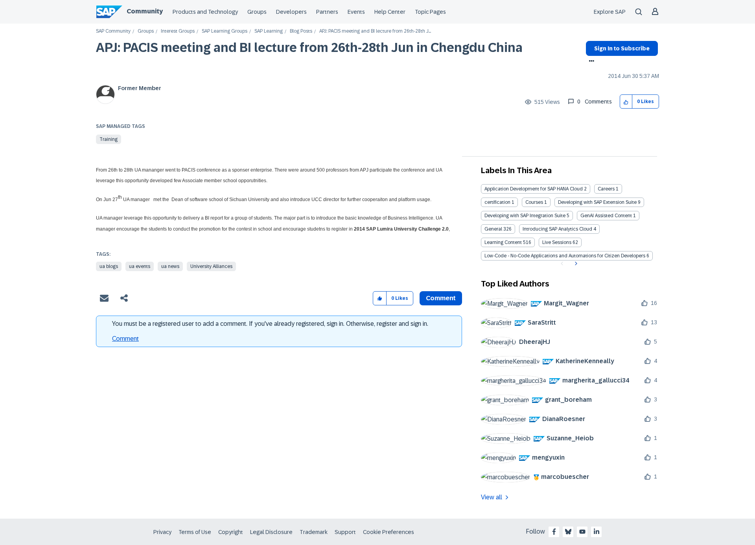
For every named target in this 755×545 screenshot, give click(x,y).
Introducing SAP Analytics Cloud (557, 229)
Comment (125, 338)
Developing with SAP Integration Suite (524, 215)
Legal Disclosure (271, 532)
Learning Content (503, 242)
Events (356, 12)
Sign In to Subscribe (622, 48)
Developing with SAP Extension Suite (597, 202)
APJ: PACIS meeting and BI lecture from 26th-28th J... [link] (375, 31)
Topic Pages (430, 12)
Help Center (389, 12)
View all (491, 497)
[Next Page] (575, 263)
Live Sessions (556, 242)
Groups (257, 12)
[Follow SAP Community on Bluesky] (568, 531)
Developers (291, 12)
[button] (626, 102)
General (493, 229)
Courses (534, 202)
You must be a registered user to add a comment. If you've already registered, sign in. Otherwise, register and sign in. (270, 323)
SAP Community (113, 31)
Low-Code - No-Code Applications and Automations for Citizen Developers (564, 256)
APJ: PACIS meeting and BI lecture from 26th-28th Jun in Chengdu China (309, 48)
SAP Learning (268, 31)
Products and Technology (205, 12)
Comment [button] (441, 298)
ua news (170, 266)
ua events (139, 266)
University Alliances (211, 266)
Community (145, 11)
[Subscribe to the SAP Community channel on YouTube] (582, 531)
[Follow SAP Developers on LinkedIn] (596, 531)
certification (497, 202)
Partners (327, 12)
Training (108, 139)
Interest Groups (178, 31)
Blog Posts (301, 31)
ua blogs (108, 266)
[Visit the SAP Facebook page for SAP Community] (554, 531)
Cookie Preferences (388, 532)
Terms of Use (195, 532)
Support (345, 532)
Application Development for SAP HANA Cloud (533, 189)
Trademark (314, 532)
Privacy (162, 532)
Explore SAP (610, 12)
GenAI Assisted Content (606, 215)
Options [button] (590, 62)
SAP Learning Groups (224, 31)
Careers (606, 189)
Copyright (230, 532)
